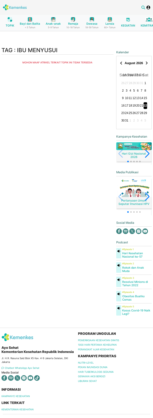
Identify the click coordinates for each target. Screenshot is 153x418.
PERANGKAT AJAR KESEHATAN (96, 349)
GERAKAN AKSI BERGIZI (91, 376)
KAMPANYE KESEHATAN (15, 396)
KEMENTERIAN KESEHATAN (17, 409)
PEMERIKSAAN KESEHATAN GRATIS (98, 340)
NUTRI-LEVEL (86, 362)
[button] (128, 161)
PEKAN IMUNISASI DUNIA (92, 367)
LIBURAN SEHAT (87, 380)
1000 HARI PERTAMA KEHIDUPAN (97, 344)
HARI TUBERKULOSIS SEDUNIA (96, 371)
